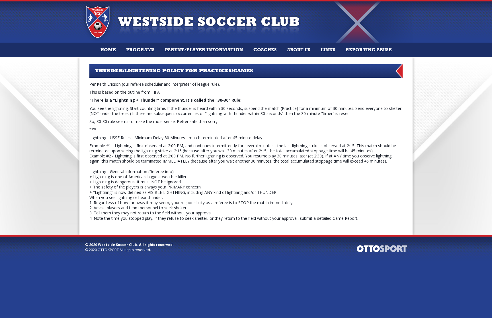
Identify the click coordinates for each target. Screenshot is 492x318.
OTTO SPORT (108, 249)
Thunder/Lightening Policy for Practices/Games (174, 71)
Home (108, 50)
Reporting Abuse (369, 50)
